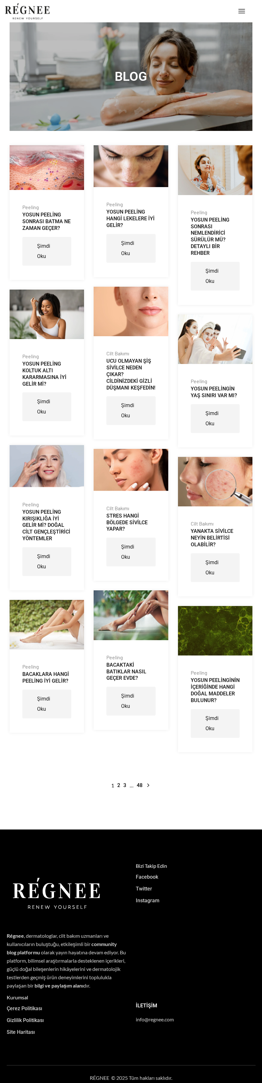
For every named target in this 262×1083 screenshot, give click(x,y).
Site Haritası (21, 1032)
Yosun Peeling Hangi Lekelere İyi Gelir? (130, 218)
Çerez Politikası (24, 1008)
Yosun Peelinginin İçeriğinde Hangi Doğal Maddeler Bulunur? (215, 690)
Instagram (147, 900)
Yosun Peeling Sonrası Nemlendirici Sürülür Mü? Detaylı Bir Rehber (210, 236)
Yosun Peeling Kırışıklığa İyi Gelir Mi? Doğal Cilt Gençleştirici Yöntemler (46, 525)
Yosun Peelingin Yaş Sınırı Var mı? (214, 392)
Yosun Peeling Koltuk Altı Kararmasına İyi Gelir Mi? (44, 374)
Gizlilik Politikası (25, 1020)
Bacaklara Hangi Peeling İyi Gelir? (45, 677)
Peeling (30, 207)
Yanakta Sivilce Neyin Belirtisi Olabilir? (212, 538)
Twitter (144, 889)
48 (140, 785)
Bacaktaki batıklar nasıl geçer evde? (126, 671)
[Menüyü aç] (241, 11)
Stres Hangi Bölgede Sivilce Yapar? (127, 522)
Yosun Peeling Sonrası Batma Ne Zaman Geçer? (46, 221)
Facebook (147, 877)
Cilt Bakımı (117, 353)
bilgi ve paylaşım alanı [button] (59, 985)
